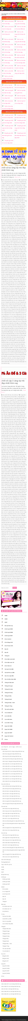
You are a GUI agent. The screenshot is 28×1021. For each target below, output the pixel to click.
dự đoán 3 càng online (14, 260)
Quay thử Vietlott (9, 736)
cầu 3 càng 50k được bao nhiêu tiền (9, 438)
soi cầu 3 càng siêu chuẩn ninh (11, 298)
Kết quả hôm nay (9, 625)
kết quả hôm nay (5, 874)
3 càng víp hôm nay (15, 202)
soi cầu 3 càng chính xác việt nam (17, 288)
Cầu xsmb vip (15, 179)
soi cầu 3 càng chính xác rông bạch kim (13, 286)
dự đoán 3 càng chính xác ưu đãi (14, 475)
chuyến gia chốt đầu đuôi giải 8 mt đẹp (7, 135)
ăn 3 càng (14, 206)
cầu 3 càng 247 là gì (8, 216)
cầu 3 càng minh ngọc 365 (10, 227)
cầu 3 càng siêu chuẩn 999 (17, 232)
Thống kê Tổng (8, 706)
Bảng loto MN (5, 958)
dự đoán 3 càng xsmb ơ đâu (18, 267)
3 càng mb (7, 185)
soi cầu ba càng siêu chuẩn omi (8, 344)
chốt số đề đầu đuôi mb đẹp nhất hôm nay (11, 786)
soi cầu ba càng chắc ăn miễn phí (14, 324)
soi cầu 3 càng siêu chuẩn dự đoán (14, 517)
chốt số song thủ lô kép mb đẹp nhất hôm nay (12, 803)
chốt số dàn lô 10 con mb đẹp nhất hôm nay (12, 773)
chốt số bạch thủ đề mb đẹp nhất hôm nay (11, 756)
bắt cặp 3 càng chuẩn (8, 412)
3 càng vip (8, 202)
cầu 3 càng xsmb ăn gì (16, 248)
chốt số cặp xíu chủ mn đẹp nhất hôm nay (11, 811)
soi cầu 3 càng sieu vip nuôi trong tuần (13, 304)
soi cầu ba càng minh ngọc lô (10, 338)
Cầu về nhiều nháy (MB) (10, 679)
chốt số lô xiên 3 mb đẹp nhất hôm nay (11, 793)
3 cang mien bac (11, 186)
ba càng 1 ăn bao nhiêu (9, 211)
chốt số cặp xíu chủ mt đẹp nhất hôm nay (11, 840)
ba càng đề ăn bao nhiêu (20, 403)
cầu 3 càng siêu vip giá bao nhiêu (16, 237)
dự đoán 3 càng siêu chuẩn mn (8, 480)
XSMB (6, 615)
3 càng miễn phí (22, 195)
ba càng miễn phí (16, 407)
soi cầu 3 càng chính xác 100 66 (8, 274)
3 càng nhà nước (12, 199)
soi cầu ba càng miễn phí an (20, 331)
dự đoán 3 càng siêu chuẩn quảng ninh (16, 262)
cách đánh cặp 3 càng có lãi (7, 428)
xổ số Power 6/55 (6, 894)
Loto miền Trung (9, 722)
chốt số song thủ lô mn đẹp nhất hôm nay (11, 827)
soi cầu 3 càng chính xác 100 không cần (17, 496)
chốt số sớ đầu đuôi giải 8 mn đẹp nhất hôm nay (13, 821)
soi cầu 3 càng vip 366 (13, 305)
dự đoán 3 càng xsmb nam (13, 485)
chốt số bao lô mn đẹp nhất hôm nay (10, 808)
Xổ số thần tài (8, 665)
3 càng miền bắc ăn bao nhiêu (10, 188)
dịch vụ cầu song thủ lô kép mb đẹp (20, 34)
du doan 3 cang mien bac (12, 249)
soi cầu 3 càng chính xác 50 (19, 281)
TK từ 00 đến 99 (8, 712)
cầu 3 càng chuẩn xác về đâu (10, 221)
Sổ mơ (6, 739)
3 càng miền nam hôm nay (12, 195)
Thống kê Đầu (8, 696)
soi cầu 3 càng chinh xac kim (9, 505)
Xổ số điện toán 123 (9, 662)
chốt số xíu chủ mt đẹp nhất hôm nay (10, 856)
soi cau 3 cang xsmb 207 (19, 310)
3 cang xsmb (8, 402)
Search (14, 587)
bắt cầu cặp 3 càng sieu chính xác (15, 421)
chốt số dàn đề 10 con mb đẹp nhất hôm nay (12, 771)
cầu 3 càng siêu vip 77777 (14, 235)
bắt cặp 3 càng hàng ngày (9, 414)
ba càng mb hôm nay (20, 405)
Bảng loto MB (5, 956)
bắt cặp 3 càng (15, 409)
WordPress (24, 1019)
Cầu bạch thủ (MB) (9, 669)
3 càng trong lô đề (19, 200)
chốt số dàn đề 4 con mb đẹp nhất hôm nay (12, 763)
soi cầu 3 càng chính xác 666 (7, 283)
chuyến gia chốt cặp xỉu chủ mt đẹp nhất (7, 128)
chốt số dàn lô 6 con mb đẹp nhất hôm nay (11, 778)
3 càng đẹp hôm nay (8, 181)
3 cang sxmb (12, 200)
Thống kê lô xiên (9, 689)
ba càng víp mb (14, 213)
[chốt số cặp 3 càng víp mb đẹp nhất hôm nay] (14, 373)
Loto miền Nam (8, 719)
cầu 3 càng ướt (22, 241)
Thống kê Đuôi (8, 699)
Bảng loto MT (5, 961)
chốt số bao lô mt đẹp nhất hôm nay (10, 835)
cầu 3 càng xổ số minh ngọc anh (18, 246)
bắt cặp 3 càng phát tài (18, 415)
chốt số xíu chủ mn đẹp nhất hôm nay (10, 830)
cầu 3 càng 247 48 (8, 214)
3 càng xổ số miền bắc (16, 204)
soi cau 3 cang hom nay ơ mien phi (11, 512)
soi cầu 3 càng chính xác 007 (19, 272)
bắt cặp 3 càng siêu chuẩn (19, 417)
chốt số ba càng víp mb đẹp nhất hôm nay (14, 168)
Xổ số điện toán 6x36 (10, 659)
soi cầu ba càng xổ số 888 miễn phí (13, 351)
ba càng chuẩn (7, 213)
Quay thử (3, 963)
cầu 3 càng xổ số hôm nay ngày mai (11, 244)
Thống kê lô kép (9, 692)
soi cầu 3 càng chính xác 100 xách (16, 499)
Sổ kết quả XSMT (9, 635)
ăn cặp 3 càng (23, 402)
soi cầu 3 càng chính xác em (10, 284)
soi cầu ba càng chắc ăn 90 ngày (11, 323)
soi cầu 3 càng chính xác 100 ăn (10, 494)
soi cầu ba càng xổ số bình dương (16, 352)
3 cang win (8, 204)
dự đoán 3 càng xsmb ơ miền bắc (14, 487)
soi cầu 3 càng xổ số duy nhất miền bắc (16, 309)
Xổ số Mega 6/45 (9, 642)
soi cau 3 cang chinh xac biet (7, 503)
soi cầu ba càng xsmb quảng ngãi (17, 361)
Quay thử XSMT (8, 732)
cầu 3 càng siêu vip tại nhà (15, 239)
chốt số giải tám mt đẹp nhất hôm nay (10, 837)
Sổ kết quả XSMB (9, 629)
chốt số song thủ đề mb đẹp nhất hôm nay (11, 798)
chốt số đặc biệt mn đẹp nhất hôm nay (11, 813)
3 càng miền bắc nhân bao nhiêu (10, 192)
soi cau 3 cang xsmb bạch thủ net (16, 316)
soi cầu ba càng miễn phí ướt (12, 335)
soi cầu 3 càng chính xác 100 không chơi (10, 498)
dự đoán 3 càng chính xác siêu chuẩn (16, 255)
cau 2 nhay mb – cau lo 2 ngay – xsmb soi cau (11, 746)
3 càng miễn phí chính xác (19, 398)
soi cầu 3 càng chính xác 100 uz (15, 279)
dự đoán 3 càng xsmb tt (13, 270)
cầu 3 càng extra (9, 223)
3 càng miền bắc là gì (10, 190)
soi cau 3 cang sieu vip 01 (19, 300)
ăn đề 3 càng (12, 207)
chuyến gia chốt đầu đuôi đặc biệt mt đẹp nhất (20, 135)
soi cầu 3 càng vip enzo (20, 526)
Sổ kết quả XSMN (9, 632)
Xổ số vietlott (8, 639)
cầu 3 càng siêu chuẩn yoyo (18, 234)
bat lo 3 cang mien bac (17, 424)
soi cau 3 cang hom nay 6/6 (7, 290)
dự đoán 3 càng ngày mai (9, 478)
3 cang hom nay (22, 181)
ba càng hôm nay (5, 405)
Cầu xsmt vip (4, 833)
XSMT (6, 622)
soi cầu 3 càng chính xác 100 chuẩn (12, 276)
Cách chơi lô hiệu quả (6, 859)
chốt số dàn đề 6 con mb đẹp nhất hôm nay (12, 766)
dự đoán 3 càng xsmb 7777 (17, 265)
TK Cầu (2, 914)
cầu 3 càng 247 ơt (17, 216)
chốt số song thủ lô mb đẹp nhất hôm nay (11, 801)
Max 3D (6, 649)
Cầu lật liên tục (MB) (9, 672)
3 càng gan (15, 181)
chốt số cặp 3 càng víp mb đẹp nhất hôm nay (13, 381)
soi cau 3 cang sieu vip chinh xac (8, 302)
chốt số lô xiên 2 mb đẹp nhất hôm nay (11, 791)
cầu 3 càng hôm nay (17, 223)
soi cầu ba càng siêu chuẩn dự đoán (17, 342)
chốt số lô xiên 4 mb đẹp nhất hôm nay (11, 796)
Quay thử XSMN (8, 729)
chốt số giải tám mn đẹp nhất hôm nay (11, 816)
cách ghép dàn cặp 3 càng (10, 429)
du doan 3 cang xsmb (10, 251)
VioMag (6, 1019)
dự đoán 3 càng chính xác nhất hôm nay (15, 471)
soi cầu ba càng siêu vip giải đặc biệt (10, 349)
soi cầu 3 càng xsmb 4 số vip (17, 312)
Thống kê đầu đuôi (9, 682)
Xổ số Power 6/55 (9, 645)
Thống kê (7, 655)
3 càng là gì (22, 183)
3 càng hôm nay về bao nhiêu (7, 183)
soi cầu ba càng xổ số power (13, 356)
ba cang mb (12, 405)
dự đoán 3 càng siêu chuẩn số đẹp (9, 263)
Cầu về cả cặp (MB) (9, 675)
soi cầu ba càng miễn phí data (7, 333)
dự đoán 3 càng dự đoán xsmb (15, 258)
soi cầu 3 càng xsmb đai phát (17, 317)
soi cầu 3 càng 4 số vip (12, 491)
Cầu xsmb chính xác (7, 179)
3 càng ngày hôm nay (20, 197)
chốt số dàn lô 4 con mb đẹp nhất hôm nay (11, 776)
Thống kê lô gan (9, 686)
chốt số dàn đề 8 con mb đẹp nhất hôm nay (12, 768)
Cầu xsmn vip (4, 806)
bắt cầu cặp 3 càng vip (6, 424)
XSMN (6, 619)
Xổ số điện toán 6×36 (7, 906)
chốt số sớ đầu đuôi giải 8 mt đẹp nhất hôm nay (13, 847)
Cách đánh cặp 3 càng (19, 426)
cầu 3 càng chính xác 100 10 (7, 220)
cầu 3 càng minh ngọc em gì (15, 230)
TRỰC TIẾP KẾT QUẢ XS (6, 864)
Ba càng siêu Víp (8, 409)
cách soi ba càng (20, 429)
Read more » (18, 177)
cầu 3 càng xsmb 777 (6, 248)
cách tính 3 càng (12, 431)
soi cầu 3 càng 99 (8, 272)
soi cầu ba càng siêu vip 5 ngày (16, 345)
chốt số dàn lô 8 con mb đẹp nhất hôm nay (11, 781)
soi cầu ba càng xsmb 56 (8, 359)
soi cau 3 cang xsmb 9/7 (17, 314)
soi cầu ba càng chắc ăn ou (19, 326)
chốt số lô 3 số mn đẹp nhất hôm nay (10, 818)
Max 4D (6, 652)
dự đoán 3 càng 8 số (20, 251)
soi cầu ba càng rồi (11, 340)
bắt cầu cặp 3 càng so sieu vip (18, 423)
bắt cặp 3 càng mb (19, 414)
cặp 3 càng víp (20, 433)
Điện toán (3, 904)
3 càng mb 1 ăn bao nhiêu (16, 185)
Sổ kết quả (3, 877)
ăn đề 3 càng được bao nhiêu (17, 209)
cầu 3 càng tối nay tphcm (12, 241)
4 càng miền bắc (7, 206)
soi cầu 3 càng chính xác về (16, 506)
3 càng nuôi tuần (20, 199)
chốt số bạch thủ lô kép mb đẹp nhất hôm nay (12, 758)
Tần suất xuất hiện (9, 709)
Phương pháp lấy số (5, 862)
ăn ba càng (6, 207)
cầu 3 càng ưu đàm (5, 242)
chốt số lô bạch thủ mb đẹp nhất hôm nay (11, 788)
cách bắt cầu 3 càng (9, 426)
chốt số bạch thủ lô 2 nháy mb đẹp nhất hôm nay (13, 751)
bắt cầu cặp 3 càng (14, 419)
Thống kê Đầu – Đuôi (10, 702)
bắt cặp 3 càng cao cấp (10, 410)
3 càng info (17, 183)
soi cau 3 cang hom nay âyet (12, 291)
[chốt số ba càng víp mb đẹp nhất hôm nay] (14, 156)
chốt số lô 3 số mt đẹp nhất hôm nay (10, 845)
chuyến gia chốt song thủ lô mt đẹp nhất (20, 128)
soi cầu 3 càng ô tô (20, 295)
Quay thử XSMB (8, 726)
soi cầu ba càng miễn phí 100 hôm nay (12, 330)
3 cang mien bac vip (10, 193)
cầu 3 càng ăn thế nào (20, 218)
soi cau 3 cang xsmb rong (17, 319)
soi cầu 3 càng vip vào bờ (11, 307)
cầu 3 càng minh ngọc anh (12, 228)
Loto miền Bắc (8, 716)
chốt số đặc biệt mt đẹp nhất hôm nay (10, 842)
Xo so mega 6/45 (6, 891)
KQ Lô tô (3, 953)
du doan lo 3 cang (17, 470)
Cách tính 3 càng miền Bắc (10, 433)
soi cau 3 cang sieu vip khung (18, 522)
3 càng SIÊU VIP (12, 400)
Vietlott (2, 887)
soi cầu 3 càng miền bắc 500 (17, 293)
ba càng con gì (11, 403)
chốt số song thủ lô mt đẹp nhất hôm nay (11, 854)
